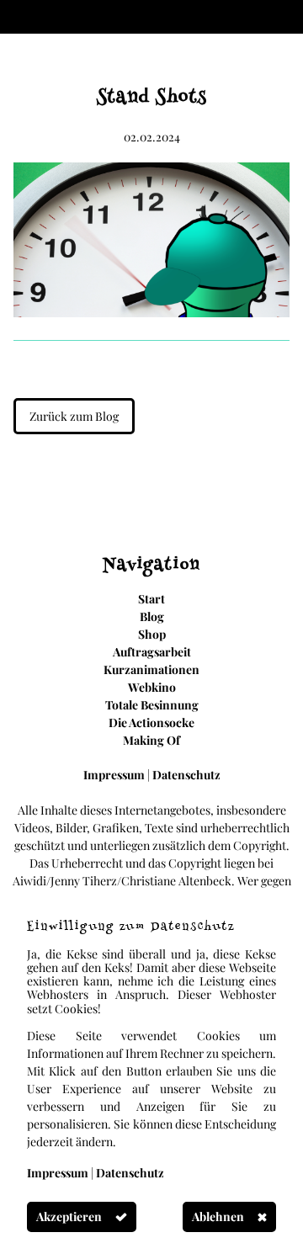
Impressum (115, 775)
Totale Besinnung (152, 705)
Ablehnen (218, 1216)
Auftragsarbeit (152, 652)
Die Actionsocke (151, 722)
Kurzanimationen (151, 669)
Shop (152, 634)
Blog (152, 616)
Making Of (151, 740)
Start (151, 599)
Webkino (152, 687)
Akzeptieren (69, 1216)
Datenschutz (186, 775)
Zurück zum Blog (74, 416)
